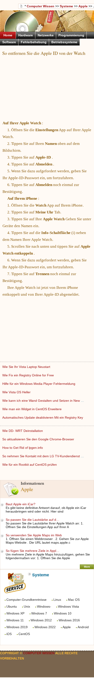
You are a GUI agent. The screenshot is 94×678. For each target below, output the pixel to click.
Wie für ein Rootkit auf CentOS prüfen (30, 464)
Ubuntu (11, 606)
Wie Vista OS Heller (16, 392)
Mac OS (74, 599)
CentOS (24, 634)
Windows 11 (15, 620)
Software (9, 42)
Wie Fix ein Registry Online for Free (28, 375)
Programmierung (71, 35)
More (87, 566)
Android (83, 627)
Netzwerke (46, 35)
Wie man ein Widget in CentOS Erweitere (32, 409)
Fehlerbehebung (34, 42)
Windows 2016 (69, 620)
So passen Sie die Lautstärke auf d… (32, 519)
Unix (27, 606)
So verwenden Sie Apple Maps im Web (34, 535)
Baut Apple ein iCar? (21, 504)
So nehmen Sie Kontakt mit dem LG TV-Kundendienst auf (44, 456)
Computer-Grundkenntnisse (26, 599)
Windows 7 (39, 613)
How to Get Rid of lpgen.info (23, 447)
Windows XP (15, 613)
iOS (9, 634)
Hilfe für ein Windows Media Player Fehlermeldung (39, 384)
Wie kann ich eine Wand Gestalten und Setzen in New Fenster (47, 400)
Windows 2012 (41, 620)
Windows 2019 (17, 627)
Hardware (25, 35)
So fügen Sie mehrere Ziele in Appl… (32, 551)
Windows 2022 (45, 627)
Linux (57, 599)
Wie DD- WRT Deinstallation (23, 431)
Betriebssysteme (64, 42)
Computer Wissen (40, 6)
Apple (67, 627)
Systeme (66, 6)
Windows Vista (68, 606)
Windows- (44, 606)
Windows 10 (62, 613)
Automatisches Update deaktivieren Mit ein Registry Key (43, 417)
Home (7, 35)
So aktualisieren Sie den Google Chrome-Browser (38, 439)
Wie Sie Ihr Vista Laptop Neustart (26, 367)
